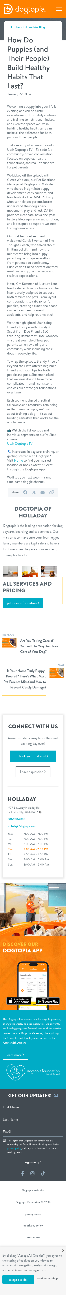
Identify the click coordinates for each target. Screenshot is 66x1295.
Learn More (14, 1054)
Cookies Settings (47, 1278)
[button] (19, 443)
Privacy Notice (33, 1214)
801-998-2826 (16, 819)
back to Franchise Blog (30, 27)
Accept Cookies (18, 1280)
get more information (21, 603)
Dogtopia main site (33, 1190)
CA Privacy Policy (33, 1225)
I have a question (31, 771)
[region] (33, 1271)
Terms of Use (33, 1237)
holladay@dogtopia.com (22, 826)
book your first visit (32, 756)
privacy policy (14, 1148)
